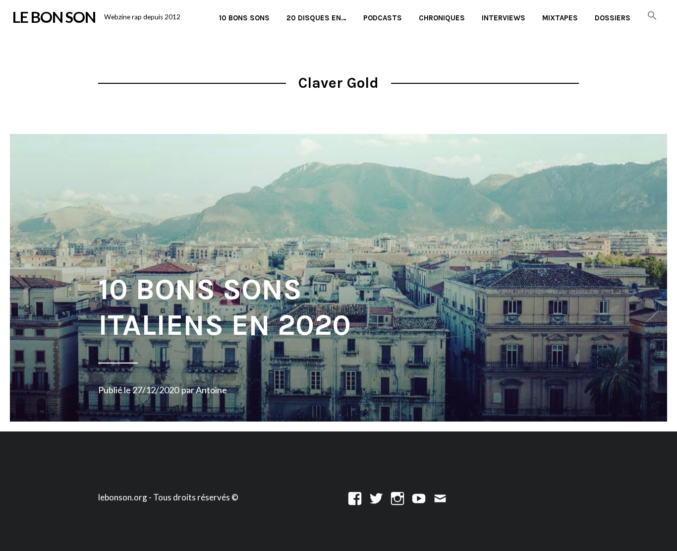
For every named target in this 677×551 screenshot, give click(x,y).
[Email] (440, 497)
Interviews (503, 17)
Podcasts (382, 17)
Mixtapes (560, 17)
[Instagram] (397, 497)
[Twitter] (376, 497)
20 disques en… (316, 17)
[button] (652, 16)
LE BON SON (54, 16)
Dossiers (612, 17)
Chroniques (442, 17)
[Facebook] (354, 497)
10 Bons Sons (244, 17)
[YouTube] (418, 497)
